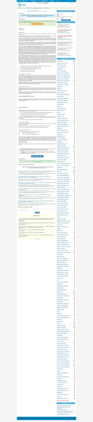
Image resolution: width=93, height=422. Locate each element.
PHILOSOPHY (60, 321)
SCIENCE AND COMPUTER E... (63, 355)
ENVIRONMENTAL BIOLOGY (63, 193)
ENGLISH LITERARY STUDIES (63, 191)
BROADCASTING (60, 116)
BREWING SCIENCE (61, 114)
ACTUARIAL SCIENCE (61, 65)
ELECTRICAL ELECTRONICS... (63, 181)
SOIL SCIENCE (60, 369)
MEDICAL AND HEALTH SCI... (63, 305)
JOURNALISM (60, 278)
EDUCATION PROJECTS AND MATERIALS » (65, 33)
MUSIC (58, 311)
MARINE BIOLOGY (60, 288)
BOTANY (58, 112)
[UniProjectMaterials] (27, 5)
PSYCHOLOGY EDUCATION (62, 337)
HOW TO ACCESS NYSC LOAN (62, 409)
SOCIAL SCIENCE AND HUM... (63, 363)
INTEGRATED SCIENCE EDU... (63, 270)
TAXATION (59, 378)
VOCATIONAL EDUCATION (62, 394)
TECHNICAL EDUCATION (62, 382)
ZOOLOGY (59, 396)
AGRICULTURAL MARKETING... (63, 80)
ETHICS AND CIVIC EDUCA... (63, 203)
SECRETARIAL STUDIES (62, 359)
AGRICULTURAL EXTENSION (63, 78)
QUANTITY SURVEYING (62, 349)
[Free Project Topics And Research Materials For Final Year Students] (18, 1)
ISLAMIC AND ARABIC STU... (63, 276)
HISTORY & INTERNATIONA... (63, 244)
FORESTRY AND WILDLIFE (62, 215)
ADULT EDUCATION (61, 67)
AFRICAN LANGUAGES (61, 71)
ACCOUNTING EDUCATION (62, 63)
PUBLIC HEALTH (60, 341)
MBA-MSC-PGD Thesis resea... (63, 398)
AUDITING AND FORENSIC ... (63, 100)
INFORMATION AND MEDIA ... (63, 264)
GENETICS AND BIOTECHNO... (63, 223)
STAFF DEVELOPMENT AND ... (63, 373)
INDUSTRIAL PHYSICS (61, 262)
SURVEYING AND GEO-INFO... (63, 376)
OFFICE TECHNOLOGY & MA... (63, 315)
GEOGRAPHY (60, 224)
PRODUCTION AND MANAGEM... (63, 331)
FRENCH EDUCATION (61, 219)
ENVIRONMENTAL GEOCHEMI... (63, 195)
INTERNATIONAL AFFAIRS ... (63, 272)
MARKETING (59, 292)
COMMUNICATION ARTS (62, 144)
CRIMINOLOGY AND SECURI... (63, 153)
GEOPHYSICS (60, 230)
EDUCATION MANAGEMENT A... (63, 175)
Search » (37, 212)
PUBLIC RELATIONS (61, 343)
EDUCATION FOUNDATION (62, 173)
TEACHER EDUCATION (61, 380)
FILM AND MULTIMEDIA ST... (63, 205)
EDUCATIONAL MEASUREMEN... (63, 179)
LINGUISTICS (59, 284)
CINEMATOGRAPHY (61, 136)
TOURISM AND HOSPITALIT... (63, 388)
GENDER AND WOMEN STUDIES (63, 221)
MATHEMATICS (60, 298)
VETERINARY (59, 392)
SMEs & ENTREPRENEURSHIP (63, 361)
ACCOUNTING (60, 61)
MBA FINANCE (60, 301)
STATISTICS (59, 374)
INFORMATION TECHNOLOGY (63, 266)
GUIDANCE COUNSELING (62, 232)
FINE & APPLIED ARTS (61, 207)
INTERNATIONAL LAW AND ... (63, 274)
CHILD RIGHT (59, 134)
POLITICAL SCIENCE (61, 327)
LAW (58, 280)
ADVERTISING (60, 69)
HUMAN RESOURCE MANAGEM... (64, 252)
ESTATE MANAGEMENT (62, 201)
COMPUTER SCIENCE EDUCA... (63, 148)
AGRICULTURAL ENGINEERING (63, 76)
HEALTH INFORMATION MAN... (63, 242)
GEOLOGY (59, 228)
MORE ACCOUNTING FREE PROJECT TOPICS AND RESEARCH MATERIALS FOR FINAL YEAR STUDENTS (37, 161)
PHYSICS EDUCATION (61, 325)
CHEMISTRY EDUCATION (62, 130)
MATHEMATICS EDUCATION (63, 300)
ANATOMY (59, 88)
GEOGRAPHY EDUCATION (62, 226)
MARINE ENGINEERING (62, 290)
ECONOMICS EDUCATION (62, 169)
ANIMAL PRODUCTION (61, 90)
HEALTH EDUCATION (61, 238)
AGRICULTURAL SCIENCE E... (63, 84)
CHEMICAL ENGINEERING (62, 126)
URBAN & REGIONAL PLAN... (63, 390)
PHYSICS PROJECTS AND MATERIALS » (65, 27)
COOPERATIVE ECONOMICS (63, 151)
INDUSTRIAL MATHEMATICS (63, 260)
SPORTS (58, 371)
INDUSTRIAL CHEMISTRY (62, 258)
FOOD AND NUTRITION (62, 211)
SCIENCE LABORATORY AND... (63, 357)
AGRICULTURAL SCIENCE (62, 82)
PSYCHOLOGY (60, 335)
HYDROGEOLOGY (60, 256)
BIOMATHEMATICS (61, 110)
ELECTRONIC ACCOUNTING (63, 183)
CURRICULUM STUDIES (62, 159)
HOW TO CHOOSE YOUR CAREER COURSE (64, 405)
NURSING (59, 313)
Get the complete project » (37, 24)
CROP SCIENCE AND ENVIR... (63, 157)
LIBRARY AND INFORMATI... (63, 282)
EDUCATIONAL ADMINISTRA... (63, 177)
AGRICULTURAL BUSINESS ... (63, 73)
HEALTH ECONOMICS (61, 236)
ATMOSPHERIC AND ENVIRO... (63, 98)
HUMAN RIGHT (60, 254)
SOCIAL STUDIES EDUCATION (63, 365)
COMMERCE (59, 142)
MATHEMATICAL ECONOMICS (63, 296)
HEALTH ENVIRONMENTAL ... (63, 240)
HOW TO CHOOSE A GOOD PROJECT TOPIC (64, 412)
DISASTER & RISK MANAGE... (63, 165)
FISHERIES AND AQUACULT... (63, 209)
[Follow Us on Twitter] (72, 3)
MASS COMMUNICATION (62, 294)
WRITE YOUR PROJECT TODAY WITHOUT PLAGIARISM (64, 408)
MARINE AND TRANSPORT (62, 286)
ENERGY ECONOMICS (61, 187)
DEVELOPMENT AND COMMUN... (64, 163)
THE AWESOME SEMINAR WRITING (63, 414)
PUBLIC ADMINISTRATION (62, 339)
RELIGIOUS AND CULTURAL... (63, 353)
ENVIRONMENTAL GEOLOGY (63, 197)
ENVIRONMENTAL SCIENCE (62, 199)
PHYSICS (59, 323)
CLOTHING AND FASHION (62, 140)
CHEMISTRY (59, 128)
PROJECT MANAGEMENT (62, 333)
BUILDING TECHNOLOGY (62, 118)
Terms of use (72, 418)
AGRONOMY (59, 86)
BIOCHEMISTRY (60, 104)
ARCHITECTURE (60, 96)
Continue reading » (45, 174)
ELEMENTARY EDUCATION (62, 185)
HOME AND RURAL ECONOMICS (64, 246)
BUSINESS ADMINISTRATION (63, 120)
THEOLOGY (59, 386)
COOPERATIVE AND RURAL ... (63, 149)
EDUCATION (59, 171)
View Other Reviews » (37, 238)
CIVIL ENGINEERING (61, 138)
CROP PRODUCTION (61, 155)
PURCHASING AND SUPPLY (62, 345)
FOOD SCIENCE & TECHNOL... (63, 213)
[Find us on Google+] (74, 3)
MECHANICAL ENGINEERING (63, 303)
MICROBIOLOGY (60, 309)
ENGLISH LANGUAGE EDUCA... (63, 189)
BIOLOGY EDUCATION (61, 108)
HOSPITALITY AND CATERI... (63, 250)
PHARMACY (59, 319)
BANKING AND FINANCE (62, 102)
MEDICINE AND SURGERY (62, 307)
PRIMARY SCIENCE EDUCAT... (63, 329)
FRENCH (58, 217)
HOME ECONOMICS (61, 248)
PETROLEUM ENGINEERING (63, 317)
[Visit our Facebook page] (70, 3)
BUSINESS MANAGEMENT (62, 124)
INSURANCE (59, 268)
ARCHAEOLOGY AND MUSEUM (63, 94)
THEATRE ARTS (60, 384)
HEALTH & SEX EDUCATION (62, 234)
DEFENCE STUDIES (61, 161)
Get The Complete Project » (37, 156)
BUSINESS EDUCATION (62, 122)
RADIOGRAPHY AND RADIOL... (63, 351)
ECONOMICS (59, 167)
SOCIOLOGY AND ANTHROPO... (63, 367)
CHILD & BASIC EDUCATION (63, 132)
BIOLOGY (59, 106)
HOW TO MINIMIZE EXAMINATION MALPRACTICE (65, 411)
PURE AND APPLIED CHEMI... (63, 347)
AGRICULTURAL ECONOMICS (63, 74)
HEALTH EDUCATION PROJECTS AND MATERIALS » (66, 45)
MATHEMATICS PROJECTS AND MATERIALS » (65, 55)
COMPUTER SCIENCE (61, 146)
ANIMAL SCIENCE (60, 92)
